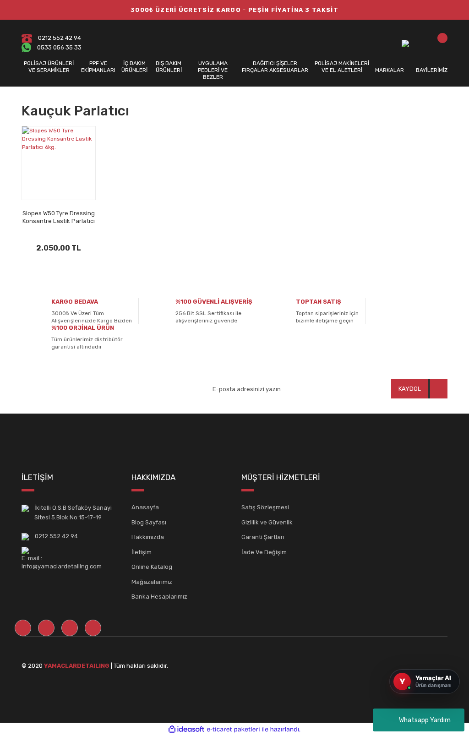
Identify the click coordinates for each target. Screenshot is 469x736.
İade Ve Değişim (264, 552)
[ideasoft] (186, 729)
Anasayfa (145, 507)
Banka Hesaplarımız (159, 596)
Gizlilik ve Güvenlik (267, 522)
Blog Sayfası (148, 522)
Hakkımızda (147, 537)
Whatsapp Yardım (425, 720)
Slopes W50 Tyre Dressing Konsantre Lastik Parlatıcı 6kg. (58, 217)
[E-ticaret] (233, 729)
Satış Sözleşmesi (265, 507)
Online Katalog (151, 566)
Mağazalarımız (151, 581)
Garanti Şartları (262, 537)
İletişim (141, 552)
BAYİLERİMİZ (431, 70)
